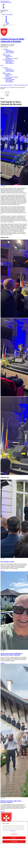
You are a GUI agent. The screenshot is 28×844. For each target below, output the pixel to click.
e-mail (7, 95)
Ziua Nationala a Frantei (7, 561)
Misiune (7, 57)
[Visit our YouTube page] (6, 19)
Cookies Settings (14, 834)
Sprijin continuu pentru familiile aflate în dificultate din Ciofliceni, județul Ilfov (11, 654)
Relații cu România (10, 52)
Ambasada (5, 49)
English (2, 10)
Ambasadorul (8, 50)
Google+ (7, 94)
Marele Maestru (9, 56)
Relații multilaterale (10, 63)
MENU (2, 65)
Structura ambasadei (10, 51)
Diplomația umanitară (10, 60)
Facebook (8, 92)
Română (6, 10)
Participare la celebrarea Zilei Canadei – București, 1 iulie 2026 (11, 801)
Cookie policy (12, 830)
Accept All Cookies (13, 841)
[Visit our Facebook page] (3, 4)
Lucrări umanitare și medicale (12, 58)
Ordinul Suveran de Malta (6, 2)
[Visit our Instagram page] (3, 6)
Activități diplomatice (7, 59)
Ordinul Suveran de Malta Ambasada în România (12, 40)
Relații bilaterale (9, 62)
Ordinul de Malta (6, 55)
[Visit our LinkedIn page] (3, 8)
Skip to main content (5, 1)
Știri (4, 53)
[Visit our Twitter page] (3, 5)
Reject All (14, 837)
